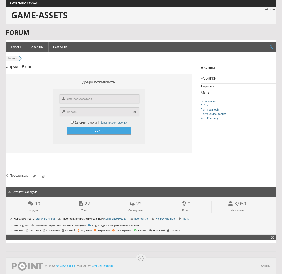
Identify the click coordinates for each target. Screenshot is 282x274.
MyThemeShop (102, 266)
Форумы (16, 46)
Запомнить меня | (87, 122)
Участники (37, 46)
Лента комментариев (213, 113)
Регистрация (208, 101)
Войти (204, 105)
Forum (265, 266)
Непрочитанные (165, 218)
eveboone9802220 (115, 218)
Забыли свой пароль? (113, 122)
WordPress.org (210, 118)
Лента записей (210, 109)
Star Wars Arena (45, 218)
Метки (186, 218)
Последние (60, 46)
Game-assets (39, 15)
